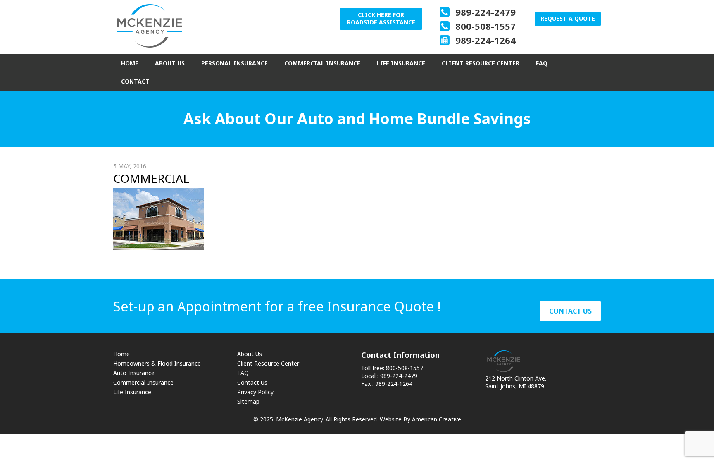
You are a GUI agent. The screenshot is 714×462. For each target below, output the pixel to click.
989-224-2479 (485, 12)
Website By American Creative (420, 419)
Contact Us (252, 382)
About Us (249, 354)
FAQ (243, 373)
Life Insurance (132, 392)
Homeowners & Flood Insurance (157, 363)
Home (121, 354)
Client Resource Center (268, 363)
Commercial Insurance (143, 382)
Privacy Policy (255, 392)
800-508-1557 (485, 26)
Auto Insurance (134, 373)
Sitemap (248, 401)
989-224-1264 (485, 40)
